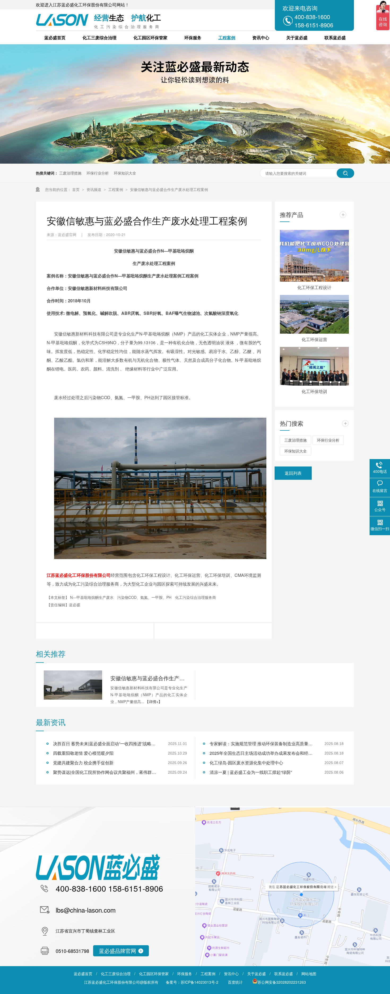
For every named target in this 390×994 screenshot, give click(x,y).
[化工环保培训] (314, 366)
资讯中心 (260, 37)
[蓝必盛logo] (98, 878)
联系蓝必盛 (335, 37)
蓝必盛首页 (55, 37)
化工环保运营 (314, 339)
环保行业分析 (97, 173)
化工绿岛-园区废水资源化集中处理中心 (246, 763)
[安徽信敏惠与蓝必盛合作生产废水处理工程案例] (73, 685)
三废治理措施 (70, 173)
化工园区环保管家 (150, 37)
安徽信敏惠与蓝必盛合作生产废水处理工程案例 (169, 189)
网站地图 (308, 973)
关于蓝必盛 (296, 37)
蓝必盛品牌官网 (117, 950)
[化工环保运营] (314, 314)
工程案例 (226, 37)
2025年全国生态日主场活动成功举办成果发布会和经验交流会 (263, 753)
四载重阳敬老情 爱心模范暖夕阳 (83, 753)
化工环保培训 (314, 391)
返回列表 (293, 473)
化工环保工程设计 (314, 287)
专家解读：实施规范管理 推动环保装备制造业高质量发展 (263, 743)
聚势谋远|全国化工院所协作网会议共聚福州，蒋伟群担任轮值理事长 (106, 772)
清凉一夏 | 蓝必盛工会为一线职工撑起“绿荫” (251, 772)
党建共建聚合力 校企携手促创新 (83, 763)
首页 (76, 189)
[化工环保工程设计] (314, 256)
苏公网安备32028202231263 (282, 982)
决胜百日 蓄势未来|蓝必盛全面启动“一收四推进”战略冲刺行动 (106, 743)
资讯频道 (94, 189)
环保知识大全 (125, 173)
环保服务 (192, 37)
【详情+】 (153, 701)
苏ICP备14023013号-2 (199, 982)
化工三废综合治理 (99, 37)
